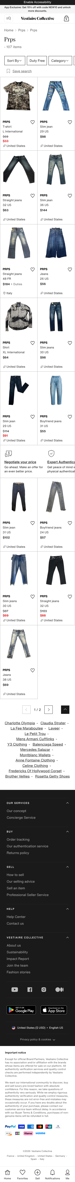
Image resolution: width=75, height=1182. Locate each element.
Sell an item (16, 888)
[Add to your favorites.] (32, 122)
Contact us (15, 923)
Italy (42, 1159)
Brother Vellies (17, 776)
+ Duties (16, 284)
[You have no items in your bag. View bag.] (66, 18)
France (10, 1156)
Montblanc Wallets (35, 755)
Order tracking (18, 839)
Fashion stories (18, 972)
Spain (34, 1159)
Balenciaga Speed (48, 744)
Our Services (18, 803)
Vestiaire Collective (25, 937)
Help (11, 909)
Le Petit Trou (35, 733)
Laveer (54, 728)
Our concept (16, 810)
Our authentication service (27, 846)
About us (14, 945)
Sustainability (17, 951)
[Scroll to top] (65, 709)
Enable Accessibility (37, 2)
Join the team (17, 965)
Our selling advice (21, 881)
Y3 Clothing (17, 744)
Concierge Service (21, 817)
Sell (10, 867)
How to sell (15, 874)
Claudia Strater (53, 723)
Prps (21, 30)
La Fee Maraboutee (27, 728)
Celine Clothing (35, 765)
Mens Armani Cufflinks (35, 739)
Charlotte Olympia (20, 723)
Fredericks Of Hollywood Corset (35, 771)
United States (45, 1156)
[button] (66, 18)
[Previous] (26, 709)
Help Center (16, 916)
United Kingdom (26, 1156)
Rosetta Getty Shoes (52, 776)
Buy (10, 832)
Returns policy (18, 852)
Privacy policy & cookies (35, 1039)
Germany (60, 1156)
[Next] (48, 709)
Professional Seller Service (28, 894)
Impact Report (18, 958)
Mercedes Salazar (35, 749)
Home (8, 30)
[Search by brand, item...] (8, 18)
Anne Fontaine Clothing (35, 760)
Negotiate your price (20, 461)
